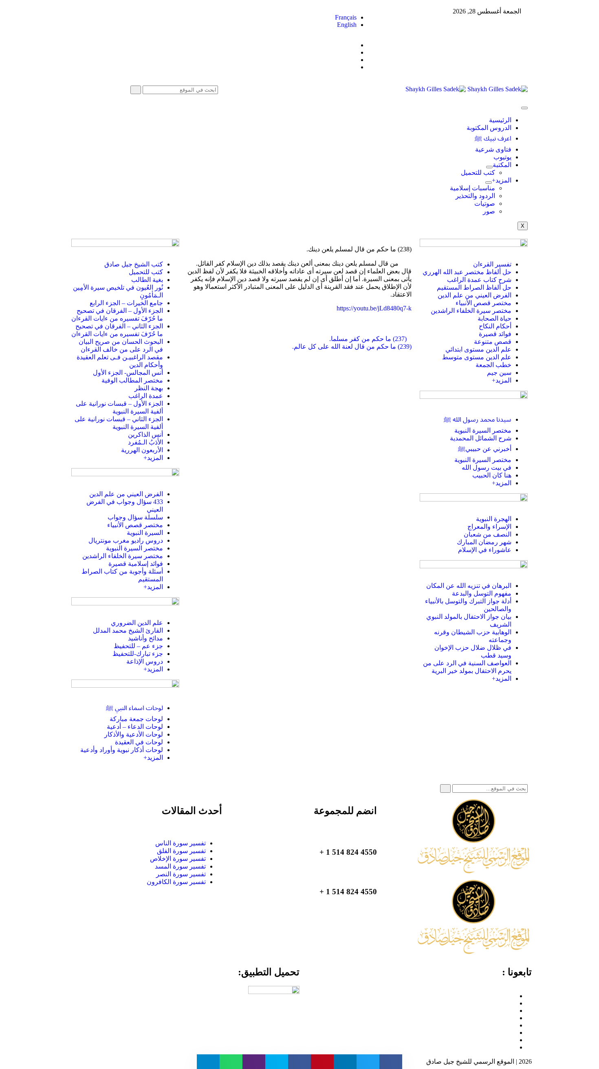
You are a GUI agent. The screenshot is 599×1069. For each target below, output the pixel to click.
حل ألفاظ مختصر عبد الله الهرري (467, 271)
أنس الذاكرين (145, 434)
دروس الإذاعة (144, 661)
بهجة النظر (148, 388)
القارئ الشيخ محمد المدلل (128, 630)
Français (346, 17)
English (347, 24)
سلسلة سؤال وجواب (135, 517)
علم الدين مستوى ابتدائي (478, 349)
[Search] (135, 90)
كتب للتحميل (478, 172)
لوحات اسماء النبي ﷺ (134, 707)
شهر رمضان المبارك (484, 542)
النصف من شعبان (487, 534)
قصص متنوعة (492, 341)
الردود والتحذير (475, 195)
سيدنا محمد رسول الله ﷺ (477, 419)
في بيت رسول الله (486, 467)
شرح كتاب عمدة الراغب (479, 279)
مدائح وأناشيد (145, 638)
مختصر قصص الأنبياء (483, 302)
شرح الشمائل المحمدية (480, 438)
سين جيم (499, 372)
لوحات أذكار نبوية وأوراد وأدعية (121, 749)
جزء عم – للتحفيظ (138, 645)
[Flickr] (513, 1039)
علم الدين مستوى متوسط (476, 357)
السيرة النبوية (145, 532)
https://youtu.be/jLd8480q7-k (374, 308)
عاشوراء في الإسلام (484, 549)
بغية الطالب (147, 279)
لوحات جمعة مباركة (136, 718)
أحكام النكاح (495, 326)
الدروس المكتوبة (489, 127)
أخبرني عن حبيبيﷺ (484, 448)
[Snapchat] (513, 1047)
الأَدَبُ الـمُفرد (145, 442)
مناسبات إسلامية (472, 188)
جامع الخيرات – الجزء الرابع (126, 302)
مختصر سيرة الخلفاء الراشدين (471, 310)
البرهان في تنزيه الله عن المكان (468, 585)
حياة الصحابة (494, 318)
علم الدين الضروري (137, 622)
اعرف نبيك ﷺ (493, 138)
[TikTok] (513, 1025)
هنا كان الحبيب (491, 475)
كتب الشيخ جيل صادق (133, 264)
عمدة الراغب (145, 395)
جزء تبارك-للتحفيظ (137, 653)
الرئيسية (500, 120)
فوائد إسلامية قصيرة (135, 563)
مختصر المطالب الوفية (132, 380)
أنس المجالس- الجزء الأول (128, 372)
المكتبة (502, 164)
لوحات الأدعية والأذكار (133, 734)
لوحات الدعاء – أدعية (135, 726)
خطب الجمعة (493, 364)
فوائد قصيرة (495, 333)
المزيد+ (501, 180)
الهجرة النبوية (493, 518)
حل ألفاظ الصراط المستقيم (474, 287)
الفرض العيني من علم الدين (474, 295)
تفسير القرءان (492, 264)
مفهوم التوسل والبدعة (481, 593)
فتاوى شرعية (493, 149)
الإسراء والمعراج (489, 526)
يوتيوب (502, 157)
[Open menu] (489, 167)
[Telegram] (513, 1017)
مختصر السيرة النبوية (482, 430)
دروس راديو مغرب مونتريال (125, 540)
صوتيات (484, 203)
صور (489, 211)
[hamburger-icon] (524, 108)
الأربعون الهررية (142, 450)
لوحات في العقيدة (139, 742)
